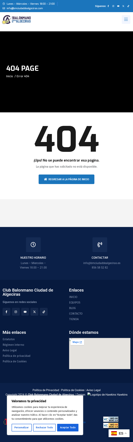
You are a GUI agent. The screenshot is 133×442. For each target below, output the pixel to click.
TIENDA (74, 319)
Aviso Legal (10, 350)
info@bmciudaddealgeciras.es (101, 263)
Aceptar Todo (68, 427)
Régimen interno (13, 344)
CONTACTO (75, 313)
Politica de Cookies (72, 390)
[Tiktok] (128, 6)
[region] (45, 415)
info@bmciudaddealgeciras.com (25, 8)
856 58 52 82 (100, 267)
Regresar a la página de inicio (68, 179)
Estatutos (9, 339)
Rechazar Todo (44, 427)
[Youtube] (118, 6)
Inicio (9, 76)
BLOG (72, 308)
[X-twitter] (123, 6)
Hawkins (122, 394)
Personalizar (21, 427)
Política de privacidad (16, 356)
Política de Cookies (15, 361)
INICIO (73, 297)
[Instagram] (113, 6)
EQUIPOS (74, 302)
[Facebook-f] (108, 6)
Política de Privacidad (46, 390)
